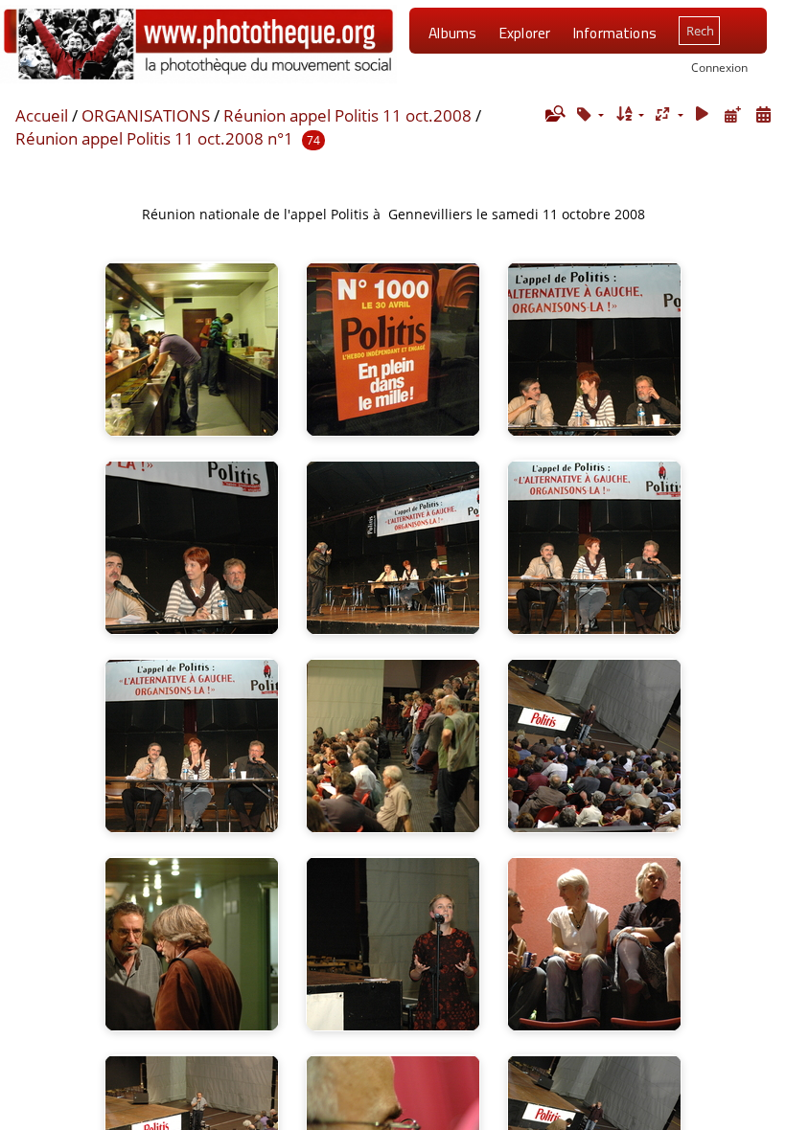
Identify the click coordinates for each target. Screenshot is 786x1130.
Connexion (719, 67)
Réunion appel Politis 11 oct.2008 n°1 (154, 138)
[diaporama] (702, 114)
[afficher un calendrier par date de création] (762, 114)
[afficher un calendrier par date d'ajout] (732, 114)
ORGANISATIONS (145, 115)
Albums (452, 32)
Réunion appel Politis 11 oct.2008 (347, 115)
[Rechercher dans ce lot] (554, 113)
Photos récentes (482, 81)
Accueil (41, 115)
